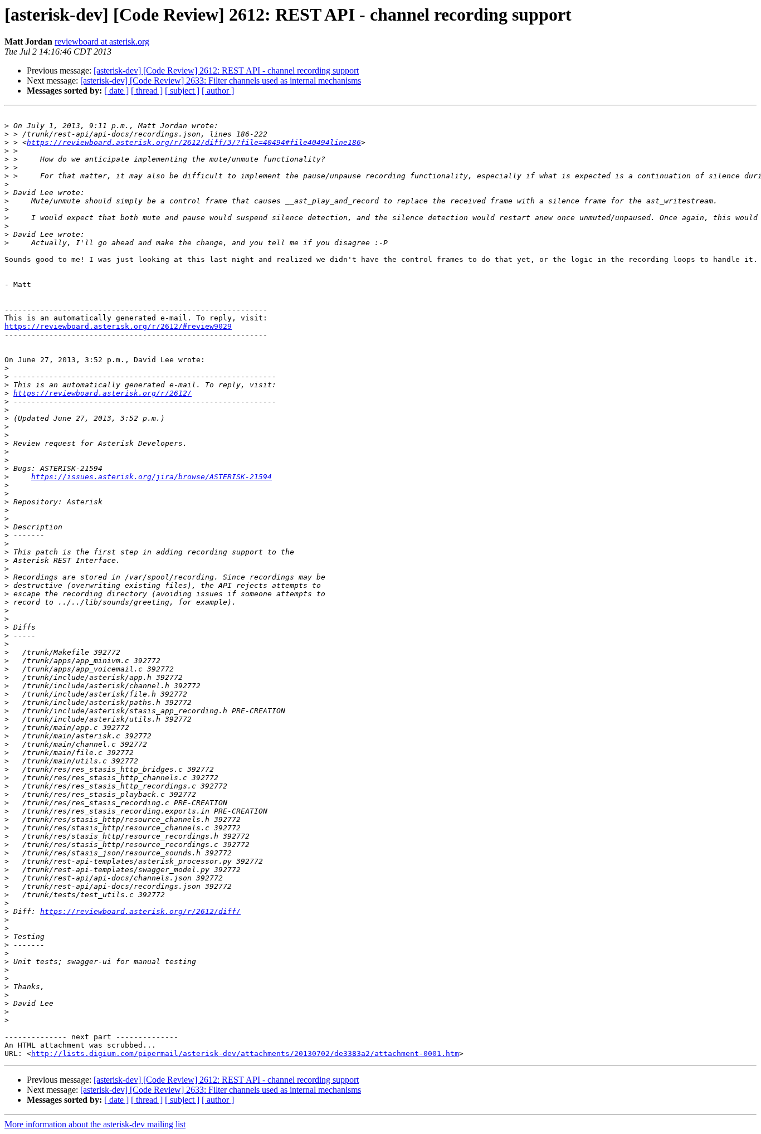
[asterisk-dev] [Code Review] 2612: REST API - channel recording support (226, 70)
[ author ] (218, 90)
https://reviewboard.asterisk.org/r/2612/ (102, 393)
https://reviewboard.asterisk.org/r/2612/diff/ (140, 911)
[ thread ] (147, 90)
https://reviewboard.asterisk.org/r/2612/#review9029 (118, 326)
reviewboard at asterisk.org (102, 41)
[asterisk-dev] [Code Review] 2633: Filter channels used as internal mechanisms (220, 80)
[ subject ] (182, 90)
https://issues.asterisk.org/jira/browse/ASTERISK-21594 (151, 477)
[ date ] (116, 90)
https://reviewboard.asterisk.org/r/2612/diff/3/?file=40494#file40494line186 (194, 142)
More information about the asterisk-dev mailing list (95, 1124)
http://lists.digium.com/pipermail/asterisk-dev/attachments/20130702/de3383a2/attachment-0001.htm (245, 1053)
